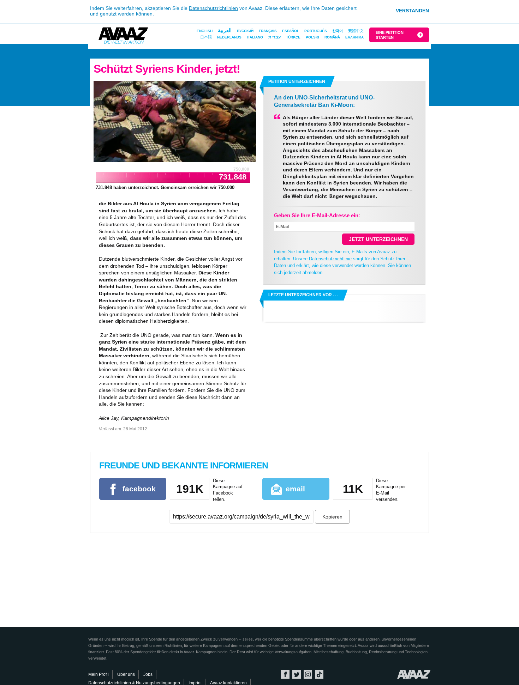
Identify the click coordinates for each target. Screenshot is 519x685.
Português (315, 31)
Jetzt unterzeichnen (378, 239)
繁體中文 (356, 31)
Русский (245, 31)
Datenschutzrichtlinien (213, 8)
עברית (274, 37)
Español (290, 31)
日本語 (206, 37)
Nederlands (229, 37)
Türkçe (293, 37)
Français (268, 31)
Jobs (148, 674)
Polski (312, 37)
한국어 (337, 31)
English (205, 31)
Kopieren (332, 517)
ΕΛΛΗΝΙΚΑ (354, 37)
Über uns (126, 674)
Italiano (255, 37)
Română (332, 37)
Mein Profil (98, 674)
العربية (225, 30)
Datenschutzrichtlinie (330, 258)
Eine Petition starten (390, 35)
